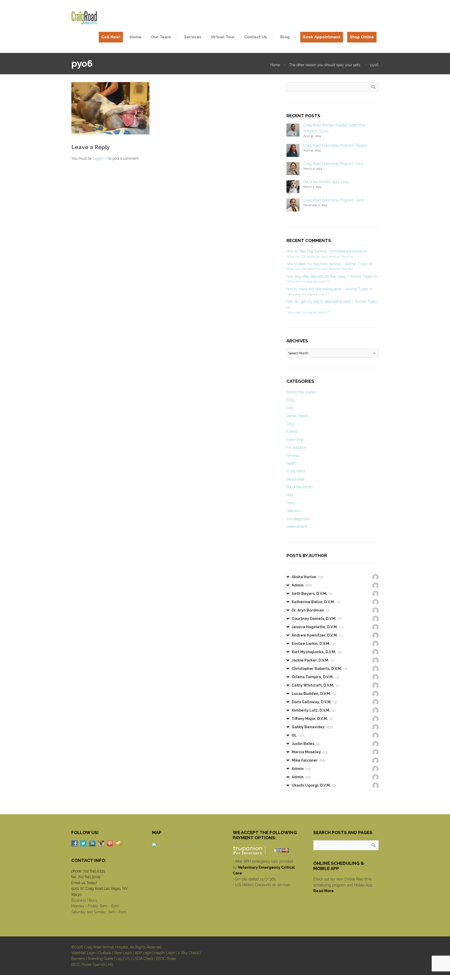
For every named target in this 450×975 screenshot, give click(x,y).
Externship (294, 439)
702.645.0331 (94, 871)
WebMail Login (83, 953)
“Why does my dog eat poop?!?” (307, 281)
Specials (293, 511)
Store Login (123, 953)
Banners (78, 959)
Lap (119, 959)
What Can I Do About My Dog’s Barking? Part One (319, 256)
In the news (295, 471)
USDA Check (143, 959)
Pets (289, 495)
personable (295, 479)
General (292, 455)
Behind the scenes (301, 392)
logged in (100, 158)
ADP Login (143, 953)
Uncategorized (298, 519)
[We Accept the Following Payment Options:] (265, 850)
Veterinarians (296, 526)
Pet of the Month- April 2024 (326, 182)
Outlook (104, 953)
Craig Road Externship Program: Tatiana (335, 145)
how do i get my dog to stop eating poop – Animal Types (331, 301)
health (291, 463)
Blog (290, 400)
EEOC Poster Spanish (88, 964)
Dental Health (297, 416)
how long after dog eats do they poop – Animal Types (329, 276)
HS (110, 964)
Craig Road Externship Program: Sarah (334, 200)
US (127, 959)
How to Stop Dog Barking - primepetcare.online (324, 251)
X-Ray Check (188, 953)
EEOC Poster (166, 959)
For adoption (296, 447)
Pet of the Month (299, 487)
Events (291, 431)
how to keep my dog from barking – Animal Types (326, 264)
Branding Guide (100, 959)
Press (290, 503)
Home (275, 65)
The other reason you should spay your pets (324, 65)
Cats (289, 408)
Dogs (290, 424)
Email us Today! (84, 883)
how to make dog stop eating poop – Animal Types (327, 289)
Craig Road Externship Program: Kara (333, 164)
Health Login (164, 953)
